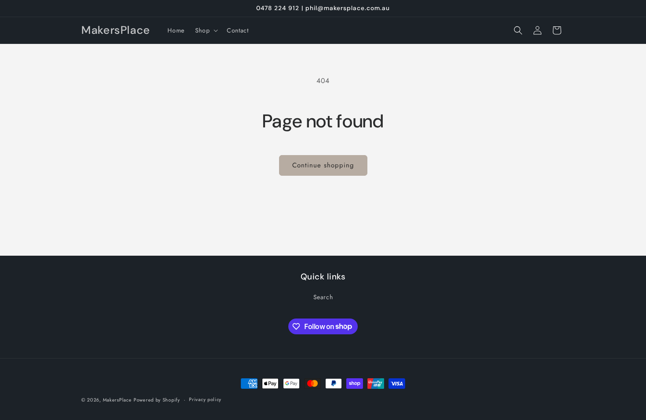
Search (323, 297)
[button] (205, 30)
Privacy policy (205, 399)
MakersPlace (117, 399)
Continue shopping (323, 165)
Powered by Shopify (157, 399)
